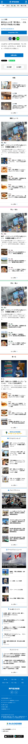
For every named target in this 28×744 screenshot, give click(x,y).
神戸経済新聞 (14, 2)
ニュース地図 (4, 19)
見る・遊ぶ (13, 5)
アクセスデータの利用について (8, 702)
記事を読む (14, 55)
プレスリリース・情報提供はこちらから (10, 700)
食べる (8, 5)
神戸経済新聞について (7, 698)
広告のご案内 (5, 706)
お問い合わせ (5, 704)
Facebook (12, 692)
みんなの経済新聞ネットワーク (14, 724)
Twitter (16, 692)
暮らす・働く (24, 5)
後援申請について (6, 709)
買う (18, 5)
